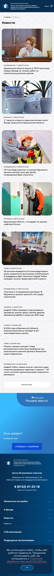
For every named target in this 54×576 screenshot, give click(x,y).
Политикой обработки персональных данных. (27, 560)
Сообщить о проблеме (27, 446)
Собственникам (13, 532)
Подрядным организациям (19, 540)
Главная (7, 17)
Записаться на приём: (16, 501)
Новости (16, 17)
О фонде (8, 509)
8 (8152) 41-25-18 (27, 486)
